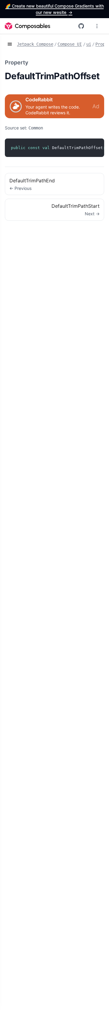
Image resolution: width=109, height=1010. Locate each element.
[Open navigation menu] (97, 26)
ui (88, 44)
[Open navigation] (9, 44)
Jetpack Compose (35, 44)
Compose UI (70, 44)
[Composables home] (27, 26)
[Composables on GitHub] (81, 26)
